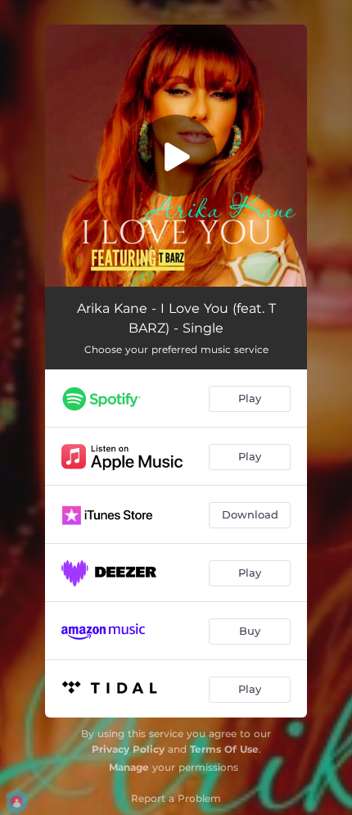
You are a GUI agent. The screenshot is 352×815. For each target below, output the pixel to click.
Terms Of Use (224, 749)
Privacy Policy (128, 749)
